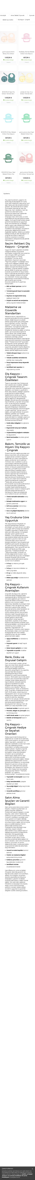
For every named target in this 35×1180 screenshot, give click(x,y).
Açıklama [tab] (7, 193)
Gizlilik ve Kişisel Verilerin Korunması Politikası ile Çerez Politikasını (17, 1175)
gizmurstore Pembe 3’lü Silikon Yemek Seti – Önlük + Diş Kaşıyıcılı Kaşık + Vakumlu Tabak (26, 173)
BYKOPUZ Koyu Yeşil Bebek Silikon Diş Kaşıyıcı (8, 173)
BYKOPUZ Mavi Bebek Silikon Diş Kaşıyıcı (8, 133)
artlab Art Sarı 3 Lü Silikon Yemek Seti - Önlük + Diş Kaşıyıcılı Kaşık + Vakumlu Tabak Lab (26, 93)
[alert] (17, 1173)
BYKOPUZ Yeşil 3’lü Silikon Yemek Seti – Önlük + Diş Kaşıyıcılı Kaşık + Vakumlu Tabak (8, 93)
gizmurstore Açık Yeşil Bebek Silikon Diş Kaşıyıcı (26, 133)
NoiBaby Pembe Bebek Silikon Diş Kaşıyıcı (26, 52)
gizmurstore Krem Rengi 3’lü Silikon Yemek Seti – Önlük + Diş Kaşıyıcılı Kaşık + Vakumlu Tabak (8, 52)
